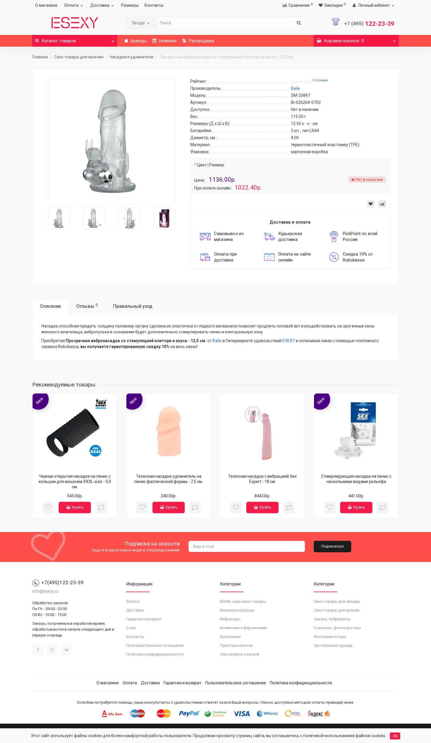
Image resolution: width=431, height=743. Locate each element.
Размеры (130, 5)
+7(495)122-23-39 (62, 582)
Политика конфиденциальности (155, 654)
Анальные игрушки (237, 610)
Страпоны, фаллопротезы (337, 628)
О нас (131, 628)
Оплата (71, 5)
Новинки (167, 40)
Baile (217, 340)
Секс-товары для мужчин (78, 57)
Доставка (99, 5)
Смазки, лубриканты (332, 619)
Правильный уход (132, 306)
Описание (50, 306)
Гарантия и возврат (144, 619)
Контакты (154, 5)
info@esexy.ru (45, 591)
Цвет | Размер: (211, 165)
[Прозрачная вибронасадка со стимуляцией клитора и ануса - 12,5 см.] (111, 141)
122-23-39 (369, 23)
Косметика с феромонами (243, 628)
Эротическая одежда (333, 645)
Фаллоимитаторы (330, 636)
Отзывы (87, 306)
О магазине (46, 5)
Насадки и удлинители (131, 57)
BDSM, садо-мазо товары (243, 601)
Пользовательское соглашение (155, 645)
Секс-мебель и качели (239, 654)
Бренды (138, 40)
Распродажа (201, 40)
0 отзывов (320, 80)
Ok (395, 736)
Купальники (230, 636)
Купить (77, 507)
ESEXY (288, 340)
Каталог (59, 40)
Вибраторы (230, 619)
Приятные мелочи (236, 645)
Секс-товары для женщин (337, 601)
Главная (40, 57)
